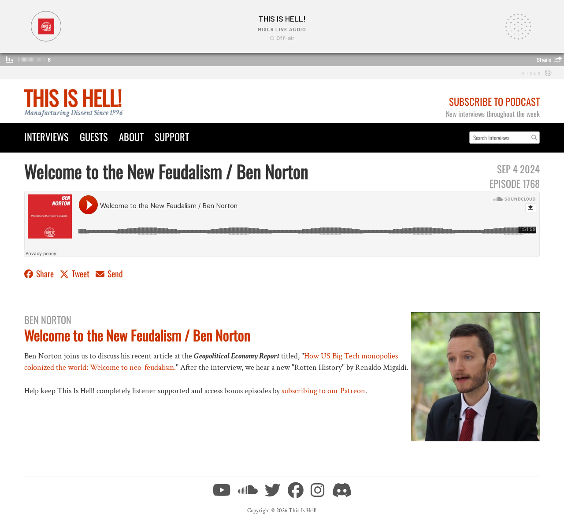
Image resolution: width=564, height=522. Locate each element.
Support (172, 136)
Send (114, 273)
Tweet (80, 273)
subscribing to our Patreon (323, 391)
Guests (94, 136)
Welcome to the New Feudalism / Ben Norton (137, 334)
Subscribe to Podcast (494, 101)
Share (45, 273)
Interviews (46, 136)
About (131, 136)
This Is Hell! (73, 97)
